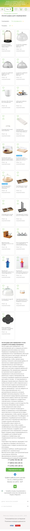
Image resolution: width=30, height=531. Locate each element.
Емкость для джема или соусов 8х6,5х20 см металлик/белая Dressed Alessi (22, 243)
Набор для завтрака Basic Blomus (21, 102)
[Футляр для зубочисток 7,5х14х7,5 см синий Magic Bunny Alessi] (8, 263)
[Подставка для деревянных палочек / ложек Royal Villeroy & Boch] (22, 121)
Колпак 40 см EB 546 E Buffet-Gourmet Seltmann (7, 74)
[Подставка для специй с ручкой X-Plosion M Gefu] (22, 206)
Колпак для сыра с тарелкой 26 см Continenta (6, 187)
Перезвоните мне (15, 470)
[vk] (15, 486)
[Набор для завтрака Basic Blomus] (22, 93)
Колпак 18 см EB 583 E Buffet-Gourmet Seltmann (21, 45)
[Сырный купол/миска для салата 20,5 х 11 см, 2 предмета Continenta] (22, 291)
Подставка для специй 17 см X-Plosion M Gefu (7, 215)
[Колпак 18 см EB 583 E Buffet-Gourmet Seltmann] (22, 36)
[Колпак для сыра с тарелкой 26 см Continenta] (8, 178)
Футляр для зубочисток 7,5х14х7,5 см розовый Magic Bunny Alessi (22, 272)
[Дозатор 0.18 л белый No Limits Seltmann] (8, 93)
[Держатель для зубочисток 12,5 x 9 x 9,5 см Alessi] (8, 234)
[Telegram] (15, 474)
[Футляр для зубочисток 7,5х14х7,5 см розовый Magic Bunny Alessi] (22, 263)
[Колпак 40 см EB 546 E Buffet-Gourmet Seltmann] (8, 65)
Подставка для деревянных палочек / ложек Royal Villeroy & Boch (22, 130)
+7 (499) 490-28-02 (15, 466)
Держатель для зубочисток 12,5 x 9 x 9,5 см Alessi (7, 243)
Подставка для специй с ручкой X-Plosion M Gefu (22, 215)
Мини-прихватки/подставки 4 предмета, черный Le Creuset (7, 328)
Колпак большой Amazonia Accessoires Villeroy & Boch (7, 45)
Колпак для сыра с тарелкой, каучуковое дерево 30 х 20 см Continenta (22, 159)
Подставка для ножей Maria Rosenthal (7, 130)
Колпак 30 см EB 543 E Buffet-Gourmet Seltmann (21, 74)
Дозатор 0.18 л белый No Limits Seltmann (7, 102)
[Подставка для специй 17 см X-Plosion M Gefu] (8, 206)
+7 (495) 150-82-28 (15, 460)
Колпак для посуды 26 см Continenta (7, 300)
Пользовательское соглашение (15, 518)
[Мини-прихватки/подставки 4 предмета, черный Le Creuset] (8, 319)
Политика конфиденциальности (15, 521)
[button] (18, 21)
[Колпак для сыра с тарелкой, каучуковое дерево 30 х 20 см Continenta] (22, 149)
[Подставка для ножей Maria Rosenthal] (8, 121)
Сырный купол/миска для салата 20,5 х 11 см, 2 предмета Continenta (22, 300)
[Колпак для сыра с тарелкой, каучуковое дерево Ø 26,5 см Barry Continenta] (8, 149)
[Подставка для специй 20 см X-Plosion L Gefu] (22, 178)
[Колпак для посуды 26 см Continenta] (8, 291)
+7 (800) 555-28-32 (15, 463)
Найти (12, 9)
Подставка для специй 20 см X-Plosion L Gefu (21, 186)
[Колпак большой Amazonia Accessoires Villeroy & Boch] (8, 36)
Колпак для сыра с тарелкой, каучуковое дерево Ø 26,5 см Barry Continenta (7, 159)
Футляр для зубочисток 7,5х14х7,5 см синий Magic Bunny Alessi (8, 272)
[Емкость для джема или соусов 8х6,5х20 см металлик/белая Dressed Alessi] (22, 234)
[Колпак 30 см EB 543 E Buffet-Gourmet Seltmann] (22, 65)
